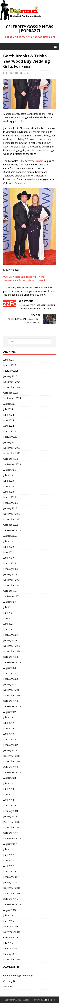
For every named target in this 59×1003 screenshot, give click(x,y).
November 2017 (11, 827)
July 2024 (8, 409)
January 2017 (10, 882)
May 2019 (8, 728)
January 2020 (10, 684)
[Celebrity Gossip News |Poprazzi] (22, 18)
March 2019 (9, 739)
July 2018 (8, 783)
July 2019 (8, 717)
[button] (54, 46)
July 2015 (8, 943)
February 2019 (11, 744)
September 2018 (12, 772)
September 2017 (12, 838)
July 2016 (8, 915)
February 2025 (11, 370)
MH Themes (49, 999)
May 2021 (8, 618)
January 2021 (10, 640)
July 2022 (8, 541)
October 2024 (10, 392)
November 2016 (11, 893)
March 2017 (9, 871)
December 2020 (11, 645)
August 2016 (10, 910)
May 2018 (8, 794)
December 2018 (11, 755)
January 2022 (10, 574)
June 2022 (8, 546)
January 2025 (10, 376)
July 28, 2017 (12, 73)
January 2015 (10, 954)
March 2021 (9, 629)
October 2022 (10, 524)
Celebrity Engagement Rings (18, 975)
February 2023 (11, 502)
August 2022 (10, 535)
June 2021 (8, 612)
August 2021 (10, 601)
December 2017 (11, 822)
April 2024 (8, 425)
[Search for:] (29, 341)
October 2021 (10, 590)
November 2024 (11, 387)
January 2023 (10, 508)
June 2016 (8, 921)
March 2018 (9, 805)
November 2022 (11, 519)
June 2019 (8, 722)
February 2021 (11, 634)
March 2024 (9, 431)
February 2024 (11, 436)
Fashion (7, 986)
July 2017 (8, 849)
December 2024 (11, 381)
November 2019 (11, 695)
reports (40, 160)
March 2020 (9, 673)
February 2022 (11, 568)
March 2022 (9, 563)
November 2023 (11, 453)
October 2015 (10, 937)
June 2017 (8, 855)
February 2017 (11, 876)
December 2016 (11, 887)
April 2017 (8, 866)
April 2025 (8, 359)
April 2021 (8, 623)
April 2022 (8, 557)
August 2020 (10, 667)
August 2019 (10, 711)
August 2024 (10, 403)
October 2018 (10, 767)
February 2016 (11, 926)
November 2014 (11, 959)
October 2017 (10, 832)
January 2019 (10, 750)
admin (26, 73)
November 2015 (11, 931)
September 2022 (12, 530)
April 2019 (8, 733)
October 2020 (10, 656)
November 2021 (11, 585)
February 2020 (11, 678)
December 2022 (11, 513)
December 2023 (11, 447)
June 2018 (8, 788)
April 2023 (8, 491)
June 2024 (8, 414)
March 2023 (9, 497)
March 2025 (9, 365)
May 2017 (8, 860)
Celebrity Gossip (11, 981)
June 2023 (8, 480)
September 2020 (12, 662)
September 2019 (12, 706)
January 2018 (10, 816)
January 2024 (10, 442)
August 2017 (10, 843)
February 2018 (11, 811)
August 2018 (10, 777)
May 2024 (8, 420)
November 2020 (11, 651)
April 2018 (8, 799)
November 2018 (11, 761)
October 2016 (10, 899)
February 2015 (11, 948)
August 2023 (10, 469)
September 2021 (12, 596)
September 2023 (12, 464)
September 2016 (12, 904)
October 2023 (10, 458)
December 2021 (11, 579)
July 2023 (8, 475)
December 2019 (11, 689)
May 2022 (8, 552)
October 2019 (10, 700)
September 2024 (12, 398)
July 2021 (8, 607)
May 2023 (8, 486)
